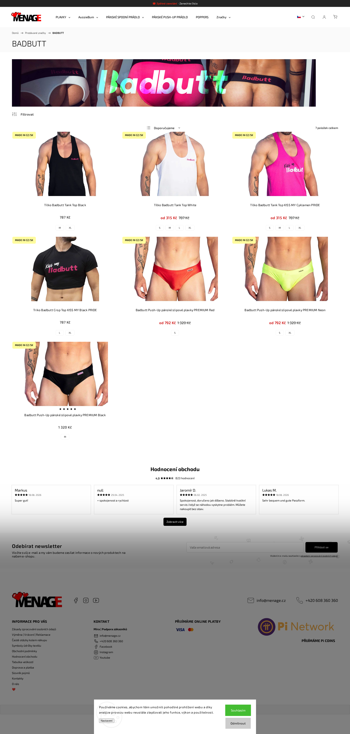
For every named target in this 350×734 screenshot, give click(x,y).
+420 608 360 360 (321, 600)
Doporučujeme (164, 128)
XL (70, 227)
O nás (15, 684)
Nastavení (107, 720)
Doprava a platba (23, 667)
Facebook (76, 600)
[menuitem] (63, 17)
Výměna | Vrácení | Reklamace (31, 634)
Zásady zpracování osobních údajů (34, 629)
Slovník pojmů (21, 673)
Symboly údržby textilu (26, 645)
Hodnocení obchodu (24, 656)
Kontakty (17, 678)
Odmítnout (238, 723)
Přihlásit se (322, 547)
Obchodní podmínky (24, 651)
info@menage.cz (271, 600)
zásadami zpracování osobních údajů (319, 556)
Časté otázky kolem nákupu (29, 640)
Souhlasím (238, 710)
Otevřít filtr (23, 114)
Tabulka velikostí (22, 662)
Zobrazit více (175, 521)
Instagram (86, 600)
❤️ (13, 689)
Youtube (96, 600)
